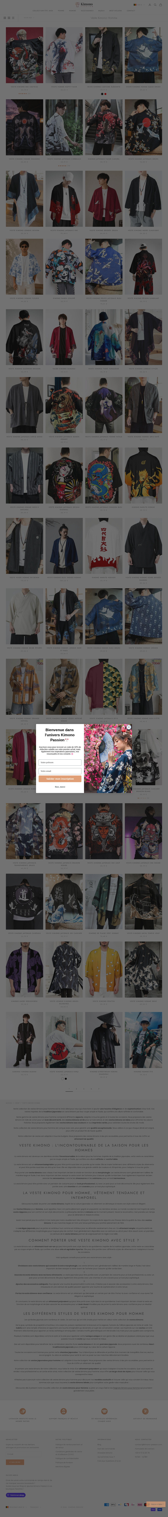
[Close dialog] (129, 727)
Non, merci (60, 787)
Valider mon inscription (60, 778)
